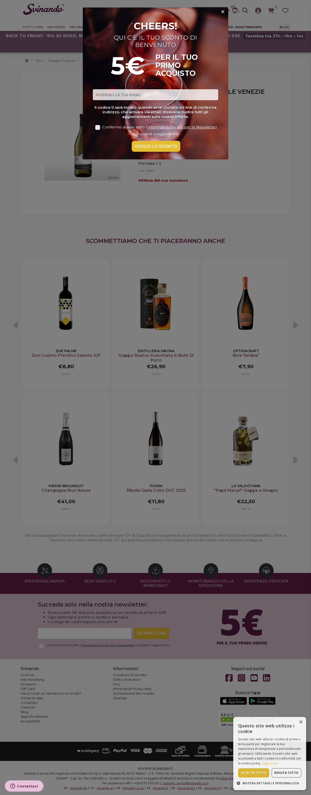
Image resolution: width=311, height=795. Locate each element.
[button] (269, 783)
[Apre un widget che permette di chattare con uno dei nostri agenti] (24, 786)
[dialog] (269, 753)
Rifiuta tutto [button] (286, 773)
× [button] (300, 722)
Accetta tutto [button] (254, 773)
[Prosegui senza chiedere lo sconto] (222, 12)
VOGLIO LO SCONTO (156, 146)
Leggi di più (270, 763)
